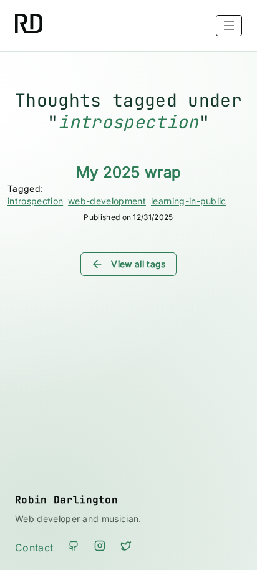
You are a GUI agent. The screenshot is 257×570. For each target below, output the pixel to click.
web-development (107, 201)
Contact (34, 547)
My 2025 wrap (129, 172)
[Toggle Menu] (229, 25)
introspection (35, 201)
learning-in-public (188, 201)
